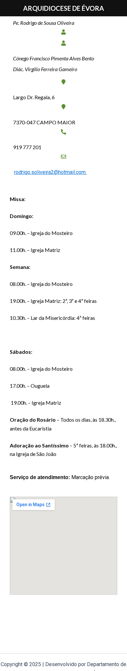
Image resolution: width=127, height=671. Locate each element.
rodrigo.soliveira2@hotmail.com (50, 172)
